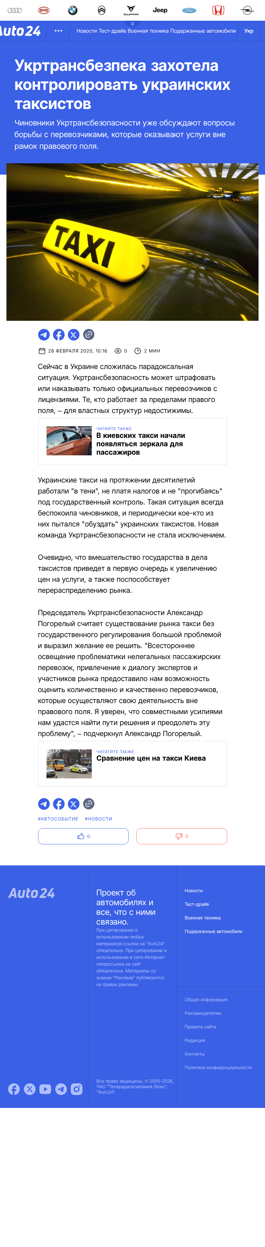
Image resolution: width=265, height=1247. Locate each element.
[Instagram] (76, 1089)
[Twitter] (30, 1089)
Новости (87, 30)
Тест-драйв (112, 30)
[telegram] (44, 335)
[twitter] (74, 335)
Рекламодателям (203, 1013)
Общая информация (206, 1000)
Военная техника (148, 30)
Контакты (195, 1054)
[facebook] (59, 335)
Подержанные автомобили (203, 30)
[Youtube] (45, 1089)
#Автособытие (58, 819)
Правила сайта (201, 1027)
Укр (248, 30)
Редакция (195, 1040)
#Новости (98, 819)
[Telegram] (61, 1089)
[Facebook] (14, 1089)
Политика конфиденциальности (218, 1067)
